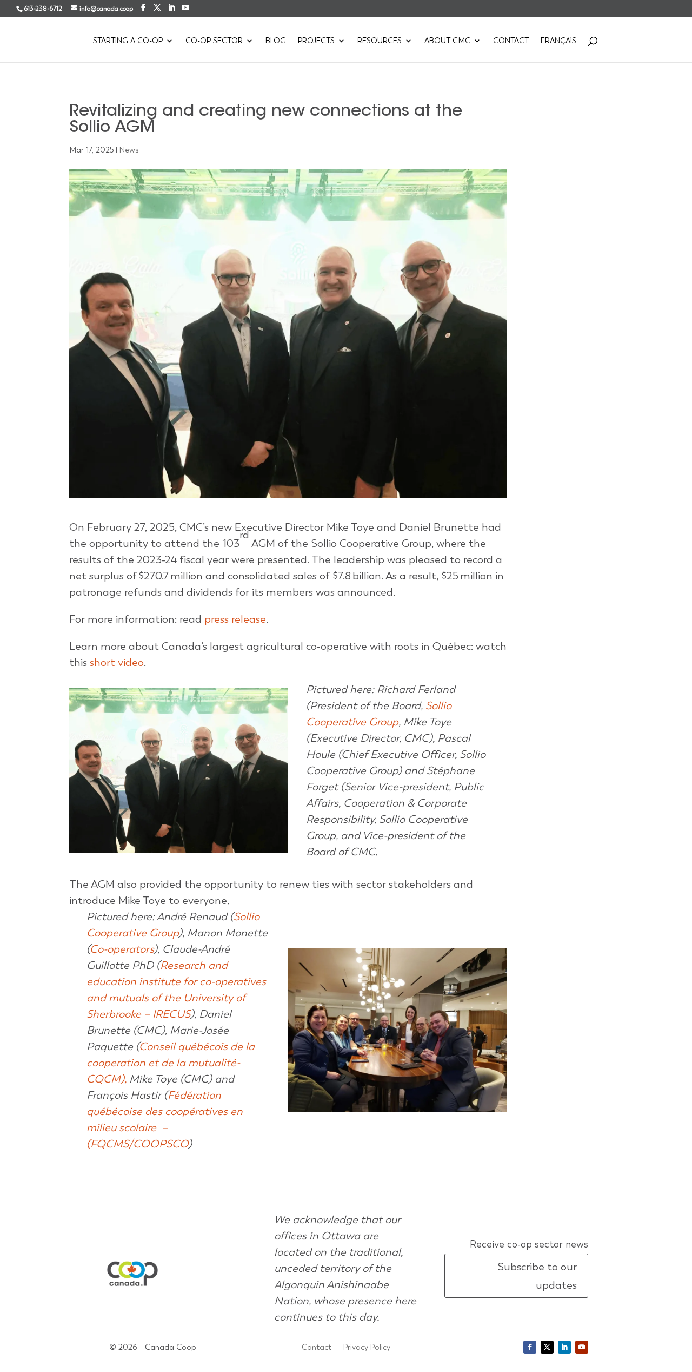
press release (235, 619)
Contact (511, 41)
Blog (275, 41)
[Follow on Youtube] (581, 1347)
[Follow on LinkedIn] (564, 1347)
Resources (379, 41)
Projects (316, 41)
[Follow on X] (547, 1347)
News (129, 150)
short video (117, 662)
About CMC (447, 41)
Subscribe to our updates (537, 1275)
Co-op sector (214, 41)
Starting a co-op (128, 41)
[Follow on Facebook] (529, 1347)
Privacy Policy (366, 1347)
